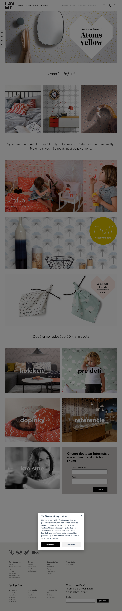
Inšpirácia (50, 573)
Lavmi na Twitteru (26, 552)
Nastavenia (71, 545)
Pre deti (36, 5)
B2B (48, 593)
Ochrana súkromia (14, 575)
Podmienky (12, 593)
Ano (100, 489)
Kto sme (65, 5)
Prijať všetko (50, 545)
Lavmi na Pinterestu (19, 552)
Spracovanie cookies (49, 538)
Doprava (11, 569)
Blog (35, 552)
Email (68, 597)
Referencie (81, 5)
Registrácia (12, 595)
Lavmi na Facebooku (11, 552)
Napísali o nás (32, 571)
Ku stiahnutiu (70, 564)
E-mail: (74, 477)
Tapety (20, 5)
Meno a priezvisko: (79, 468)
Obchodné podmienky (12, 572)
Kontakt (73, 5)
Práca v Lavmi (32, 567)
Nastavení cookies (14, 577)
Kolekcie (44, 5)
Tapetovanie (91, 5)
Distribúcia (31, 593)
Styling (49, 569)
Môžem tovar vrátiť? (15, 567)
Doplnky (28, 5)
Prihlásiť (102, 601)
